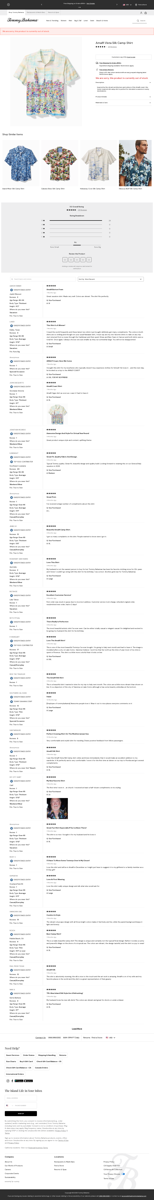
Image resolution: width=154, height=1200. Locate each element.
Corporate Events (12, 1173)
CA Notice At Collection (113, 1169)
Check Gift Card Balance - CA (18, 1068)
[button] (78, 7)
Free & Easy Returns (106, 70)
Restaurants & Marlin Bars (64, 1162)
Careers (8, 1169)
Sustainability (10, 1177)
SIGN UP (21, 1114)
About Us (8, 1162)
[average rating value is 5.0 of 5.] (101, 47)
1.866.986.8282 (104, 1196)
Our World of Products (14, 1166)
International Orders (15, 1074)
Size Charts (11, 1061)
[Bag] (145, 12)
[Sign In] (141, 12)
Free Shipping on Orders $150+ (110, 63)
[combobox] (9, 1106)
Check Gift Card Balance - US (49, 1061)
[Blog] (12, 1181)
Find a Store (59, 1166)
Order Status (28, 1055)
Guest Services (12, 1055)
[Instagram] (8, 1080)
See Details (91, 3)
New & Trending (52, 21)
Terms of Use (63, 1140)
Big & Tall (77, 21)
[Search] (139, 20)
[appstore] (28, 1080)
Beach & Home (102, 21)
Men (70, 21)
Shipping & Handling (47, 1055)
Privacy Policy (60, 1131)
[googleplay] (19, 1080)
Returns (62, 1055)
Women (63, 21)
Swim (92, 21)
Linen (86, 21)
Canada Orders (41, 1068)
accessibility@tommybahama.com (134, 1196)
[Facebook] (12, 1080)
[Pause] (8, 4)
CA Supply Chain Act (112, 1166)
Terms (7, 1133)
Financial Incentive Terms (38, 1148)
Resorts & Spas (60, 1169)
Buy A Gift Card (26, 1061)
